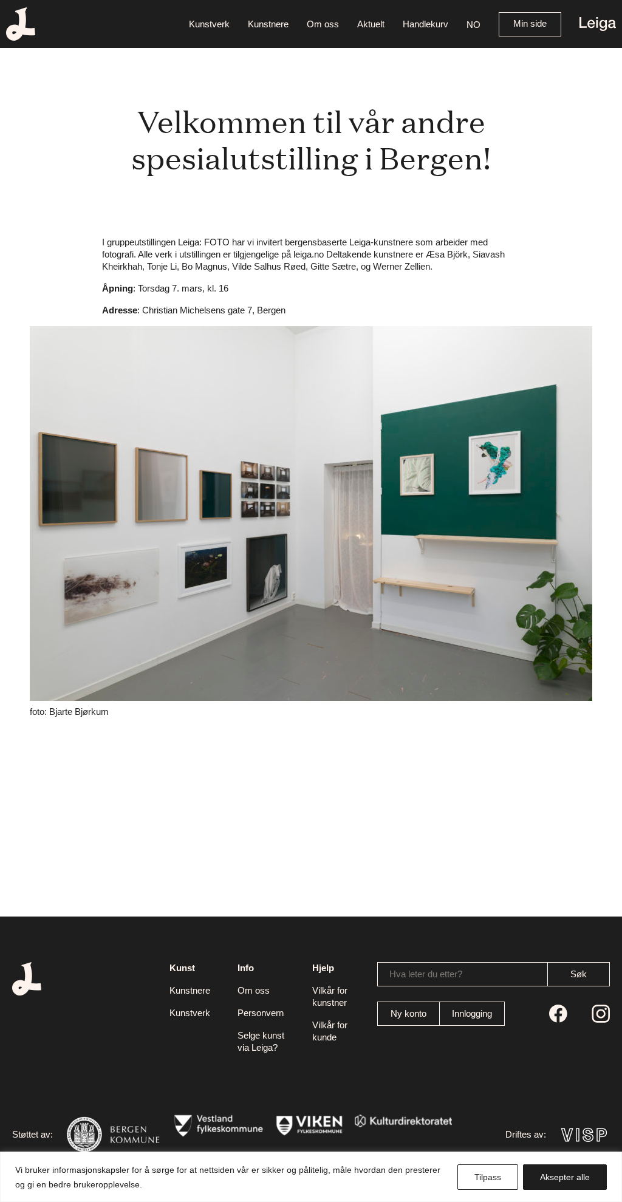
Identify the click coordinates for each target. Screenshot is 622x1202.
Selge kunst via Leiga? (261, 1041)
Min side (530, 23)
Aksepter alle (565, 1177)
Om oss (323, 24)
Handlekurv (425, 24)
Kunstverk (209, 24)
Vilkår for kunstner (329, 996)
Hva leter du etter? (425, 974)
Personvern (261, 1013)
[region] (311, 1177)
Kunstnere (268, 24)
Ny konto (408, 1013)
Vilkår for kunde (329, 1031)
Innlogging (472, 1013)
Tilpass (487, 1177)
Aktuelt (370, 24)
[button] (473, 24)
